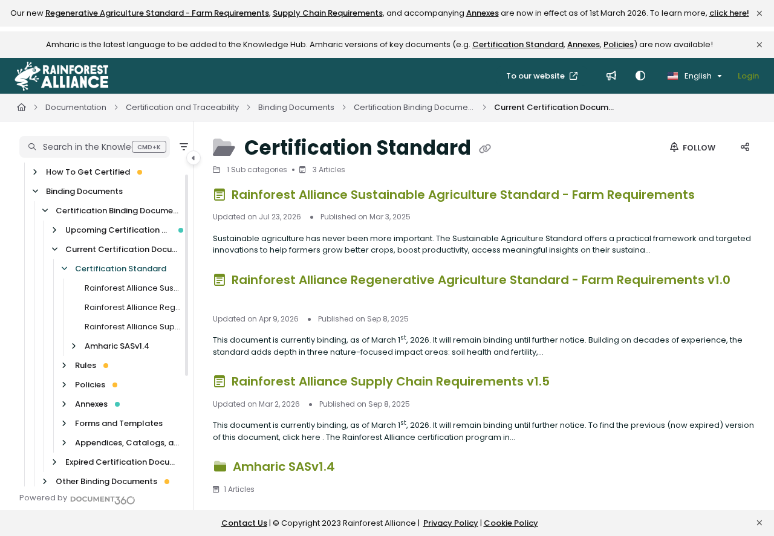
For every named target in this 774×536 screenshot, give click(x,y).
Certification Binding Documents (414, 107)
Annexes (482, 13)
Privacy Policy (450, 523)
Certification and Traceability (182, 107)
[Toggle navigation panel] (193, 157)
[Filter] (184, 147)
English (697, 76)
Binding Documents (296, 107)
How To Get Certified (88, 172)
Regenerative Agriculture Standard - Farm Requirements (157, 13)
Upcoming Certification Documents (118, 230)
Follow (698, 147)
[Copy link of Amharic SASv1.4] (357, 469)
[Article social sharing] (745, 148)
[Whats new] (611, 76)
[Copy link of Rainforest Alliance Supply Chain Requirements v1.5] (572, 383)
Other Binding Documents (106, 481)
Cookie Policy (511, 523)
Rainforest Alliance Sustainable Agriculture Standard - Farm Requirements (133, 288)
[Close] (759, 13)
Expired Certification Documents (123, 462)
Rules (85, 365)
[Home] (61, 76)
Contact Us (244, 523)
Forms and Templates (119, 423)
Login (748, 76)
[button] (94, 147)
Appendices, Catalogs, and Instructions (128, 442)
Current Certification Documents (554, 107)
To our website (536, 76)
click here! (729, 13)
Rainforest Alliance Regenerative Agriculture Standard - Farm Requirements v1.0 (133, 307)
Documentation (75, 107)
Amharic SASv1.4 (117, 346)
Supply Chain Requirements (328, 13)
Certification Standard (518, 44)
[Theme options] (640, 76)
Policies (618, 44)
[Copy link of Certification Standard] (485, 149)
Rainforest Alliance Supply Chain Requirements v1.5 (133, 326)
